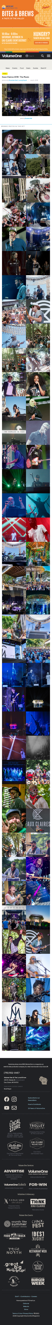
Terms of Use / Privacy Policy (22, 1313)
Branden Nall (13, 80)
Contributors (25, 1296)
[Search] (42, 56)
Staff (17, 1296)
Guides (35, 68)
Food (22, 68)
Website (26, 1306)
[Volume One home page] (13, 56)
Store (26, 1309)
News (8, 68)
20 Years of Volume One (36, 1108)
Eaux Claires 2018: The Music (15, 77)
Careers (34, 1296)
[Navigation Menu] (48, 56)
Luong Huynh (22, 80)
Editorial (26, 1303)
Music (5, 73)
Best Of (43, 68)
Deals (28, 68)
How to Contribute (34, 1104)
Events (14, 68)
